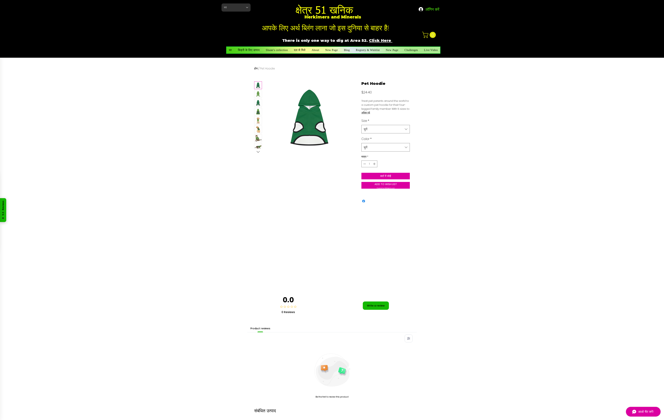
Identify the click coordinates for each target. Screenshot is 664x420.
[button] (429, 35)
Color (366, 139)
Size (365, 121)
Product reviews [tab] (260, 328)
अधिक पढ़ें (365, 112)
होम (256, 68)
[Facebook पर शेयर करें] (364, 201)
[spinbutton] (369, 164)
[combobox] (385, 129)
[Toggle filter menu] (409, 338)
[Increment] (374, 164)
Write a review (376, 305)
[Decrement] (364, 164)
